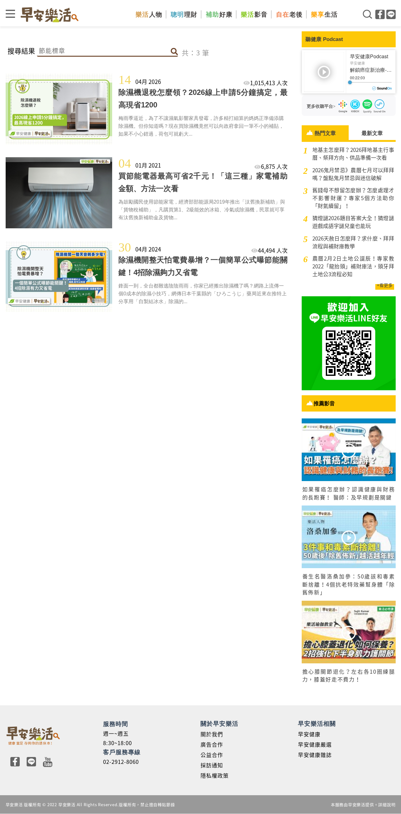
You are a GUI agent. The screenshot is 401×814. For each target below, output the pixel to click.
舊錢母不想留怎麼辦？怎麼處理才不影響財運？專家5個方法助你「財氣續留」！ (353, 198)
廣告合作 (211, 744)
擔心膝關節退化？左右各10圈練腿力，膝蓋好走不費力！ (348, 675)
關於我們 (211, 734)
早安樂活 (49, 14)
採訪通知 (211, 765)
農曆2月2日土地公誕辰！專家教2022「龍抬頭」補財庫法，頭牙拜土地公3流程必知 (353, 266)
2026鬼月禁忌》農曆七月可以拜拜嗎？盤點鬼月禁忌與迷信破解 (353, 174)
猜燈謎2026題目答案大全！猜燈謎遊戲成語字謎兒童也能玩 (353, 222)
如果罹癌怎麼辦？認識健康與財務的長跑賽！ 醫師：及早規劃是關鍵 (348, 493)
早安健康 (309, 734)
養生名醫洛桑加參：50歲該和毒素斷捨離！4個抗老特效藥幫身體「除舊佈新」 (348, 584)
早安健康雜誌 (315, 755)
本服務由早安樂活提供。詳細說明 (363, 804)
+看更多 (385, 285)
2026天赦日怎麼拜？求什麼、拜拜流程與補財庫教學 (353, 242)
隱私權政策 (214, 775)
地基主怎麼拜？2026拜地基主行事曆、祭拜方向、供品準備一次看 (353, 153)
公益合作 (211, 755)
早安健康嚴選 (315, 744)
